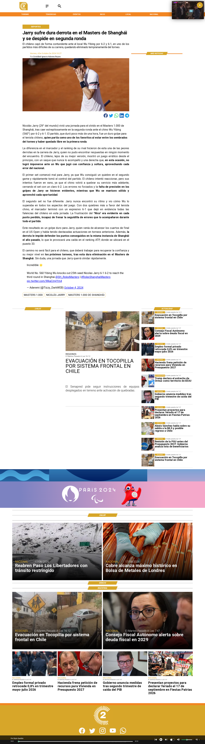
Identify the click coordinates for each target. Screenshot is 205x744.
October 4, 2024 (73, 287)
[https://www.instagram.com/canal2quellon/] (102, 733)
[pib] (147, 396)
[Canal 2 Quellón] (47, 7)
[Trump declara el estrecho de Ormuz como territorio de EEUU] (147, 381)
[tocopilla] (147, 317)
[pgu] (147, 444)
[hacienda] (147, 365)
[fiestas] (147, 412)
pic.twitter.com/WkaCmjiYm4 (44, 281)
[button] (33, 294)
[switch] (172, 740)
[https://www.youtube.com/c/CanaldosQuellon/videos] (113, 733)
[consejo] (147, 333)
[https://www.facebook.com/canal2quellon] (82, 733)
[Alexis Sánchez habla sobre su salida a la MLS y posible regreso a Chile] (147, 428)
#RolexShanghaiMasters (96, 277)
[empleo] (147, 349)
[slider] (18, 741)
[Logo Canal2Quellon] (23, 9)
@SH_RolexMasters (67, 277)
